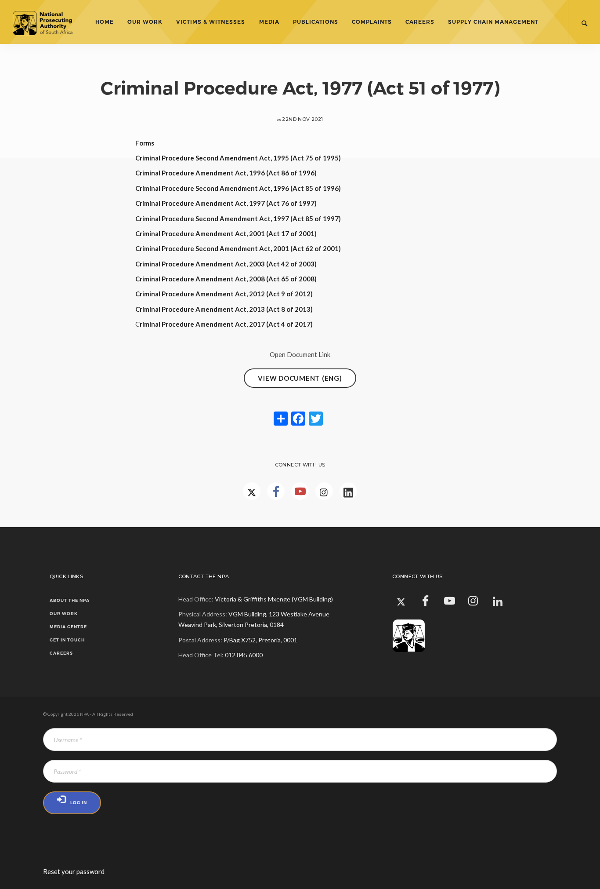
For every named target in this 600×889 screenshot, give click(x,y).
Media (269, 21)
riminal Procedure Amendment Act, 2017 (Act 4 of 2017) (226, 324)
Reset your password (74, 871)
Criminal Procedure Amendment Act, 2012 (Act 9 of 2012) (224, 294)
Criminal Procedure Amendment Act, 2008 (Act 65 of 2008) (226, 279)
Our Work (145, 21)
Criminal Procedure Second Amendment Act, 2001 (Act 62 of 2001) (238, 248)
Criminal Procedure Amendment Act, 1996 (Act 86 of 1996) (226, 173)
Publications (315, 21)
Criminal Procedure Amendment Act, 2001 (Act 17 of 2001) (226, 233)
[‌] (276, 491)
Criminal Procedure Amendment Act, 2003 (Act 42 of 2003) (226, 264)
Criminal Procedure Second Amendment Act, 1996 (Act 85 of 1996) (238, 188)
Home (104, 21)
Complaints (372, 21)
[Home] (50, 22)
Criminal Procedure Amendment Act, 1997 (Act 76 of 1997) (226, 203)
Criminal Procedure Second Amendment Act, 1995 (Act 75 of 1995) (238, 158)
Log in (78, 802)
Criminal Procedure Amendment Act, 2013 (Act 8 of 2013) (224, 309)
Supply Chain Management (493, 21)
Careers (419, 21)
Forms (144, 143)
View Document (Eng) (300, 378)
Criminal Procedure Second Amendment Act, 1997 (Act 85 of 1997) (238, 218)
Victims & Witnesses (210, 21)
